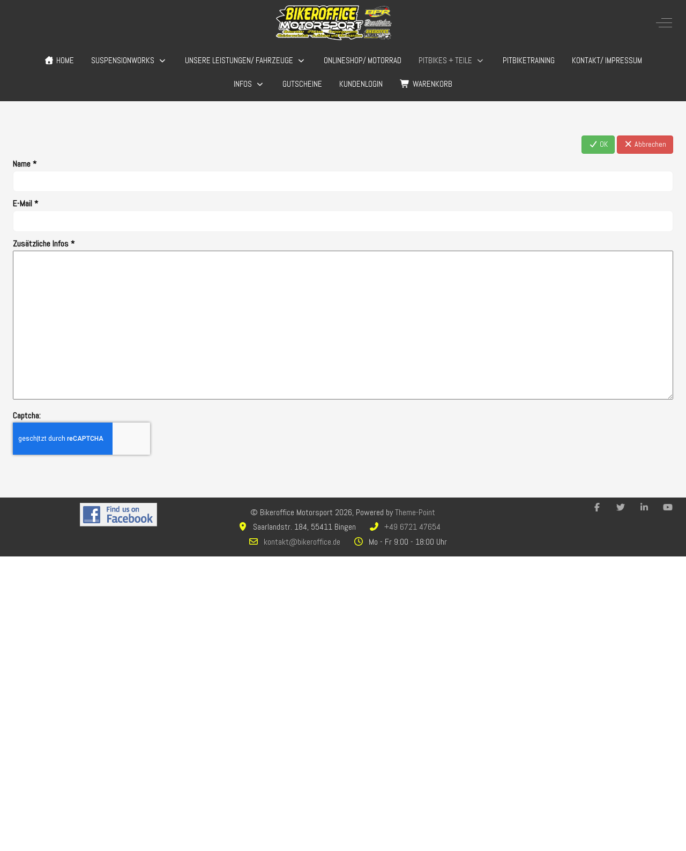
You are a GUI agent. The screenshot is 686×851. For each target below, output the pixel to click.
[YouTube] (667, 507)
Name (25, 163)
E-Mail (26, 203)
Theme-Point (415, 512)
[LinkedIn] (644, 507)
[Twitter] (620, 507)
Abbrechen (649, 144)
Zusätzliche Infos (44, 243)
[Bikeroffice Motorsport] (334, 22)
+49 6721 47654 (412, 526)
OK (603, 144)
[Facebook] (597, 507)
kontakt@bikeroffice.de (302, 541)
